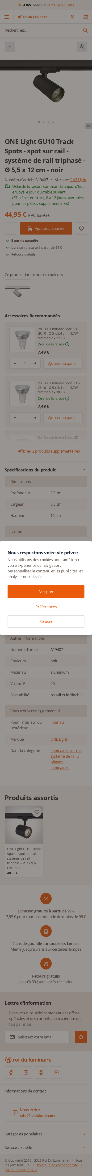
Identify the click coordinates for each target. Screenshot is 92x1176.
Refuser (46, 621)
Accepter (46, 591)
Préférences (46, 606)
